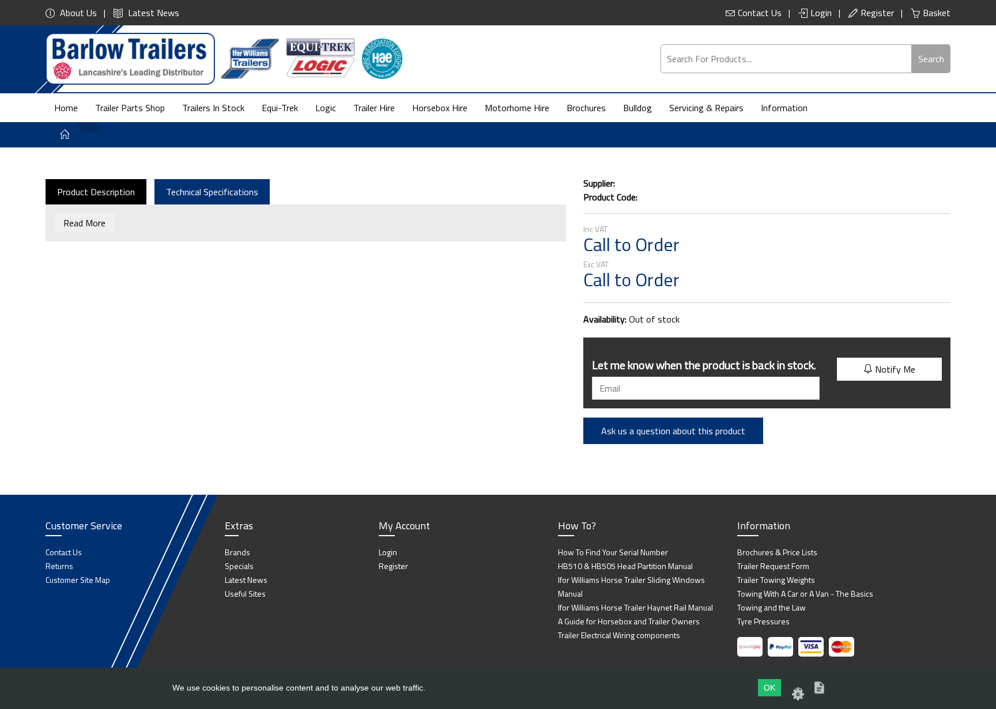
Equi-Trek (280, 108)
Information (784, 108)
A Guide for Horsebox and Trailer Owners (629, 621)
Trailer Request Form (773, 566)
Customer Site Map (78, 580)
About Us (77, 13)
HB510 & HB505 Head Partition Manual (625, 566)
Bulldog (637, 108)
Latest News (152, 13)
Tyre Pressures (763, 621)
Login (821, 13)
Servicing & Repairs (706, 108)
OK (769, 687)
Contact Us (760, 13)
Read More (84, 223)
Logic (325, 108)
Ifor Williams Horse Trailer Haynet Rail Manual (635, 607)
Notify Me (894, 369)
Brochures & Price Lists (777, 552)
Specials (239, 566)
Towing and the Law (771, 607)
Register (877, 13)
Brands (237, 552)
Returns (59, 566)
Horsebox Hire (439, 108)
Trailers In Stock (213, 108)
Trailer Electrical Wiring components (619, 635)
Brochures (586, 108)
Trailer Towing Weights (776, 580)
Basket (936, 13)
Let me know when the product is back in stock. (704, 365)
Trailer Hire (374, 108)
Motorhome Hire (517, 108)
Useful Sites (245, 593)
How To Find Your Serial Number (613, 552)
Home (66, 108)
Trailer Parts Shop (130, 108)
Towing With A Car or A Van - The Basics (805, 593)
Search (931, 59)
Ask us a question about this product (673, 431)
